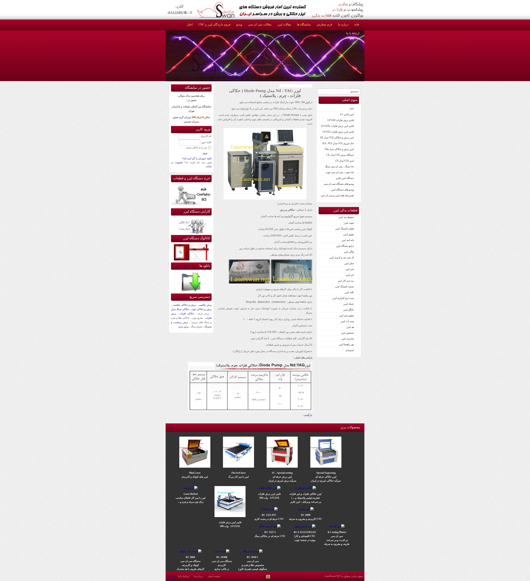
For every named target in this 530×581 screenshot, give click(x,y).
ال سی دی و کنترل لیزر (341, 257)
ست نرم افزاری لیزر (343, 298)
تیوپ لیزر (349, 222)
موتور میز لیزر (346, 315)
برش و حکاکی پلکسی (184, 304)
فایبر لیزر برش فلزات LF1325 (338, 131)
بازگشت (308, 415)
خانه (352, 108)
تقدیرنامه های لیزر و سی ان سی (337, 195)
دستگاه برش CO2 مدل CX (340, 154)
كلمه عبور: (206, 142)
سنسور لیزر (347, 332)
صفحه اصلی (214, 576)
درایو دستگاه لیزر (345, 245)
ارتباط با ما (183, 576)
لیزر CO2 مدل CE (344, 160)
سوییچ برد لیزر (346, 217)
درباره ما (198, 576)
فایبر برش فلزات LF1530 (341, 120)
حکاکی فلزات (186, 313)
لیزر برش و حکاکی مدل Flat (339, 149)
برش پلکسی (205, 304)
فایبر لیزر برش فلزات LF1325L (337, 126)
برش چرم (183, 326)
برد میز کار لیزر (346, 280)
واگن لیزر (349, 251)
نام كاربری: (206, 136)
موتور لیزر (348, 234)
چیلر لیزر (349, 263)
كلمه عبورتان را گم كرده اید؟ (197, 158)
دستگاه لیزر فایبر (345, 178)
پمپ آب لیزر (347, 321)
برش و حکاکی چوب (201, 309)
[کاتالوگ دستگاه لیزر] (191, 259)
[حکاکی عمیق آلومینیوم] (291, 282)
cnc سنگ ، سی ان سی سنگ (339, 166)
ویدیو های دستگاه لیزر (342, 189)
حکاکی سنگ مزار (180, 309)
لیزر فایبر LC (347, 114)
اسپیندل (350, 350)
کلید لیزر (349, 292)
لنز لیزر (350, 274)
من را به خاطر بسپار (196, 147)
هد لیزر (350, 327)
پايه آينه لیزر (348, 240)
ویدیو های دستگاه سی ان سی (339, 183)
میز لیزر (349, 269)
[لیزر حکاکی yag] (250, 410)
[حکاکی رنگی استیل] (249, 282)
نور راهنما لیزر (346, 344)
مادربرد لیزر (347, 338)
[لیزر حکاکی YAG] (265, 198)
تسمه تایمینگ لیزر (344, 286)
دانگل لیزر (348, 309)
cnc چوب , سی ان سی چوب (339, 172)
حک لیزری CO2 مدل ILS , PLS (338, 143)
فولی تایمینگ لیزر (344, 228)
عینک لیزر (348, 303)
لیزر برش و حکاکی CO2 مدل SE (337, 137)
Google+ (171, 576)
